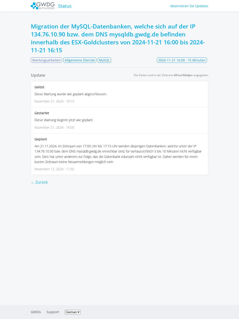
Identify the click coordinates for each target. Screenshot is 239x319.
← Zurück (39, 182)
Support (52, 312)
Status (65, 6)
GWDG (36, 312)
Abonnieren (189, 6)
